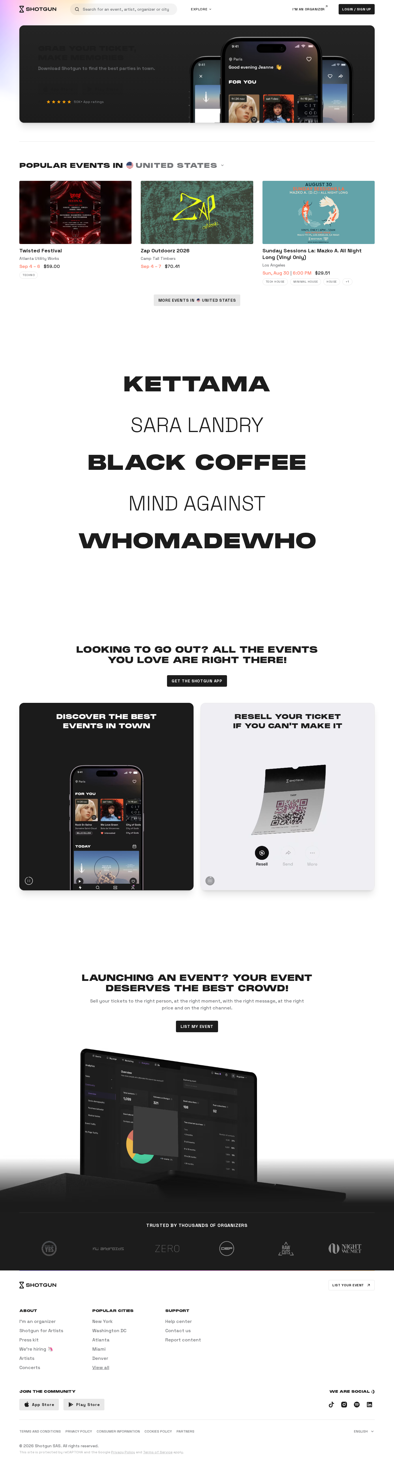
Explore (199, 9)
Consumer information (118, 1431)
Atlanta (101, 1340)
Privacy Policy (123, 1452)
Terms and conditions (40, 1431)
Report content (183, 1340)
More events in (197, 300)
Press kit (29, 1340)
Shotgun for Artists (41, 1331)
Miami (99, 1349)
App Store (62, 89)
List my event (197, 1026)
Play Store (107, 89)
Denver (100, 1358)
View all (100, 1367)
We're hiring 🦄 (36, 1349)
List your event (348, 1285)
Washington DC (109, 1331)
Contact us (178, 1331)
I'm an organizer (308, 9)
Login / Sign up (356, 9)
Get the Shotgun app (197, 681)
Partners (185, 1431)
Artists (26, 1358)
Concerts (29, 1367)
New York (102, 1321)
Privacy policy (78, 1431)
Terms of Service (157, 1452)
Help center (178, 1321)
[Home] (37, 9)
